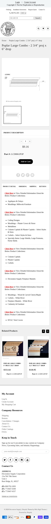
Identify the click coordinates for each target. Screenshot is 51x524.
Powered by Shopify (25, 512)
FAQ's (4, 432)
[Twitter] (4, 459)
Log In (4, 399)
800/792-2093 (15, 13)
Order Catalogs (7, 429)
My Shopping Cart (9, 404)
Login (17, 2)
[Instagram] (21, 459)
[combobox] (21, 18)
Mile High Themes (40, 509)
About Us (5, 424)
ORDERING (23, 186)
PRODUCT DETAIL (9, 186)
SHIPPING (33, 186)
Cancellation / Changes (10, 421)
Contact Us (42, 9)
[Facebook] (10, 459)
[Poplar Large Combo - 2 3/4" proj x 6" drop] (25, 82)
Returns (5, 418)
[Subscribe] (46, 451)
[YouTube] (27, 459)
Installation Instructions (19, 9)
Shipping (5, 416)
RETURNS (42, 186)
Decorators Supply (15, 509)
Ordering (8, 9)
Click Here (9, 212)
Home (4, 41)
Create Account (30, 2)
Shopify (24, 509)
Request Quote (32, 9)
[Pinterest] (16, 459)
